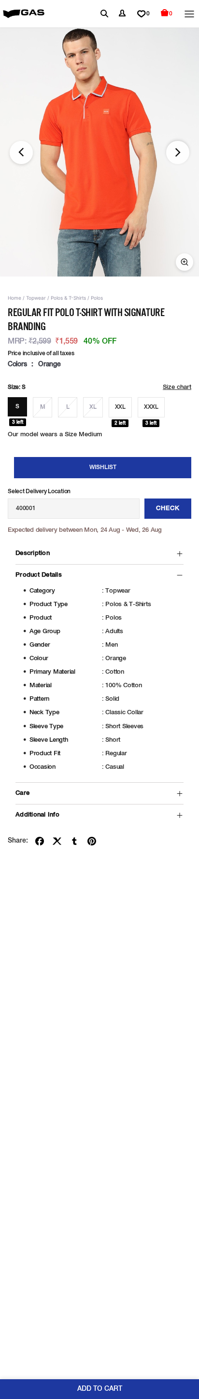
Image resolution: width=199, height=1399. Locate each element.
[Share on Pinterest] (92, 841)
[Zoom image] (184, 262)
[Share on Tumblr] (74, 841)
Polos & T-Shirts (68, 298)
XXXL (151, 407)
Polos (97, 298)
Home (14, 298)
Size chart (177, 387)
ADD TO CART (99, 1388)
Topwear (36, 298)
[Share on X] (57, 841)
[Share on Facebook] (39, 841)
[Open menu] (189, 14)
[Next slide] (177, 152)
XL (93, 407)
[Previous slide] (21, 152)
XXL (120, 407)
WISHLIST (102, 468)
